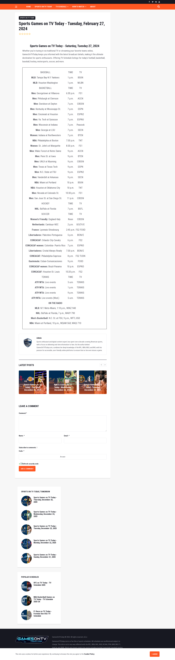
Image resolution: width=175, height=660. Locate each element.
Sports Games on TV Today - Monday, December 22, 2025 (45, 541)
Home (28, 7)
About (93, 7)
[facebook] (149, 2)
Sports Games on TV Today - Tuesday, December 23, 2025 (93, 387)
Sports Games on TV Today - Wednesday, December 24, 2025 (63, 387)
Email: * (66, 436)
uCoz (85, 637)
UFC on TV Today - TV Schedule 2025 (42, 584)
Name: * (22, 436)
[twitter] (152, 2)
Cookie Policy (89, 654)
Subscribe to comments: (27, 448)
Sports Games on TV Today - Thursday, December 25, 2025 (33, 387)
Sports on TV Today (43, 7)
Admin (39, 338)
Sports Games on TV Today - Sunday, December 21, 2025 (45, 556)
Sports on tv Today (27, 18)
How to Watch (78, 7)
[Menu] (16, 7)
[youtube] (159, 2)
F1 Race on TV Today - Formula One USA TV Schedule (43, 613)
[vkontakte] (156, 2)
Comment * (23, 413)
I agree (155, 654)
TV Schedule (61, 7)
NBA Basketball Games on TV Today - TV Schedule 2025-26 (44, 599)
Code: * (21, 451)
